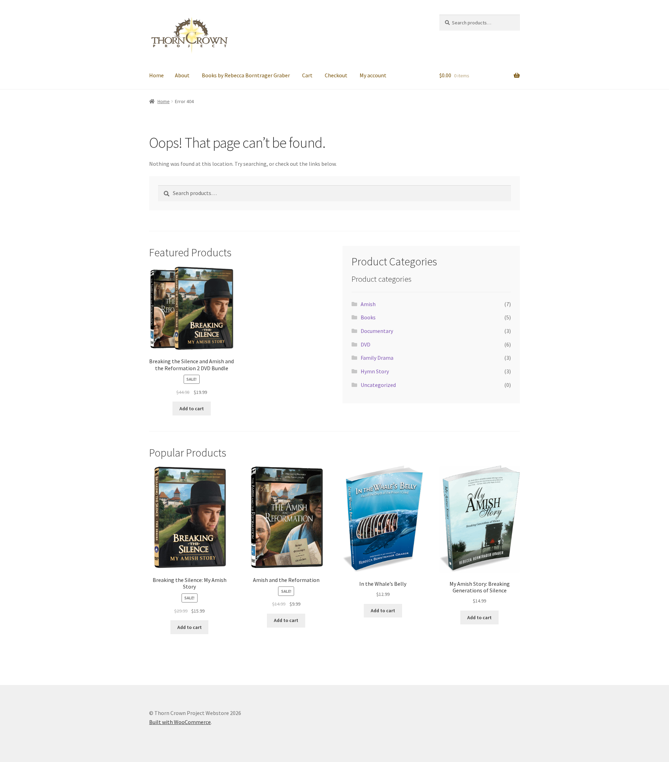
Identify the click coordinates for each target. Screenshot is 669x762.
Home (156, 75)
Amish (368, 304)
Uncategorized (378, 384)
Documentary (377, 330)
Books (368, 317)
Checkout (336, 75)
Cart (307, 75)
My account (373, 75)
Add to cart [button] (191, 408)
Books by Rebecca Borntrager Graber (246, 75)
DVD (365, 344)
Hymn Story (375, 371)
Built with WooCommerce (180, 721)
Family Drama (377, 357)
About (182, 75)
